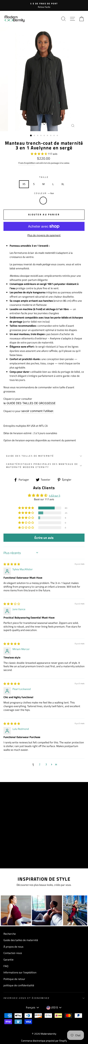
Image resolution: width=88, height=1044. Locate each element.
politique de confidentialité (18, 985)
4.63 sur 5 (54, 496)
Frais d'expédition (26, 163)
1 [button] (31, 136)
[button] (39, 154)
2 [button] (35, 136)
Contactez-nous (12, 953)
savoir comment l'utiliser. (37, 411)
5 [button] (45, 136)
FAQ (5, 966)
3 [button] (38, 136)
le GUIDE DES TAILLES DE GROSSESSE (29, 403)
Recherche (9, 934)
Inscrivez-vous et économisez (26, 998)
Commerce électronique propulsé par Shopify (44, 1041)
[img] (11, 564)
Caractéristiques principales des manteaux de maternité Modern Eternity (42, 466)
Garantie (8, 960)
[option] (44, 5)
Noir (43, 200)
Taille (44, 177)
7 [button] (51, 136)
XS (24, 184)
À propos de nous (13, 947)
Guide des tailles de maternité (30, 455)
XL (62, 184)
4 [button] (41, 136)
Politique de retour (14, 979)
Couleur (44, 193)
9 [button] (58, 136)
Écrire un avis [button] (44, 537)
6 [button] (48, 136)
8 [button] (54, 136)
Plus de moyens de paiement (44, 235)
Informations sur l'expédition (19, 972)
